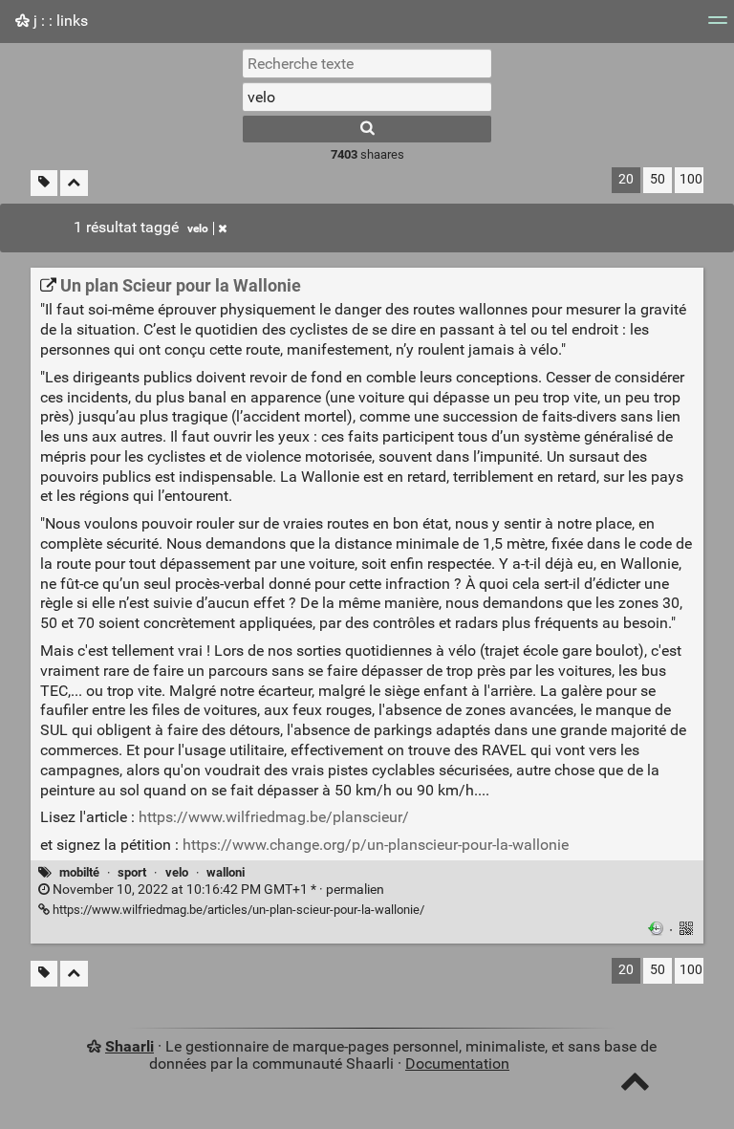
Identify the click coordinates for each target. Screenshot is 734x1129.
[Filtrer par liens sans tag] (44, 183)
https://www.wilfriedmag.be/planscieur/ (274, 817)
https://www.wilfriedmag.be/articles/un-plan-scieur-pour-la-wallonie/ (237, 909)
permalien (217, 889)
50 (657, 179)
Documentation (457, 1063)
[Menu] (718, 26)
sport (132, 872)
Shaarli (129, 1046)
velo (197, 228)
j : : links (59, 20)
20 (626, 179)
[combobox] (367, 96)
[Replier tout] (74, 183)
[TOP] (635, 1085)
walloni (225, 872)
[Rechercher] (367, 129)
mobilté (79, 872)
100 (691, 179)
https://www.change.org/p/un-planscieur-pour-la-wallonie (376, 845)
